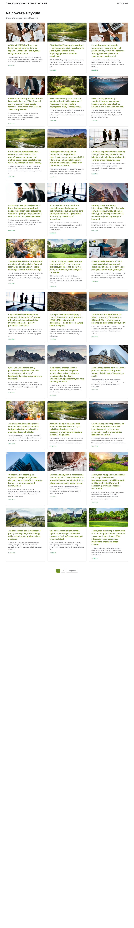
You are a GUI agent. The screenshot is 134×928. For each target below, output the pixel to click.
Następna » (72, 571)
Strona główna (122, 3)
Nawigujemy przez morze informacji (26, 3)
